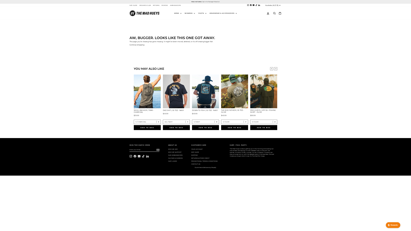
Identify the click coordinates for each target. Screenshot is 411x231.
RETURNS (156, 5)
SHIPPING (194, 155)
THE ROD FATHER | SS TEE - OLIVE (232, 111)
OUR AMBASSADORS (175, 155)
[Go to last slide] (271, 68)
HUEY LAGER (172, 161)
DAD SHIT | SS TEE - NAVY (173, 110)
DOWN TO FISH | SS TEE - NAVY (205, 110)
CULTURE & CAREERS (175, 158)
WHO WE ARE (173, 149)
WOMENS (189, 13)
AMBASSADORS (175, 5)
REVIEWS (165, 5)
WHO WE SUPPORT (175, 152)
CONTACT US (195, 164)
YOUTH (201, 13)
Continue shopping (137, 45)
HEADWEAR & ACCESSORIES (222, 13)
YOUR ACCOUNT (197, 149)
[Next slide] (275, 68)
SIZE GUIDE (133, 5)
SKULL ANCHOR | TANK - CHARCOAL (144, 111)
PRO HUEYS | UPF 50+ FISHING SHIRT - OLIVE (263, 111)
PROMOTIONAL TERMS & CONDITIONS (204, 161)
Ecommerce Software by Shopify (205, 167)
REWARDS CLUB (145, 5)
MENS (177, 13)
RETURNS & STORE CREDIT (200, 158)
